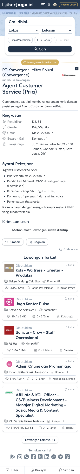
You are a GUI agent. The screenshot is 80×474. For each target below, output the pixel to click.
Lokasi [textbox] (14, 30)
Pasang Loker (68, 4)
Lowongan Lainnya (37, 440)
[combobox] (23, 31)
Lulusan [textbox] (48, 30)
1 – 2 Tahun (43, 40)
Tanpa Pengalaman (20, 40)
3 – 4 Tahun (62, 40)
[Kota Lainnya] (49, 4)
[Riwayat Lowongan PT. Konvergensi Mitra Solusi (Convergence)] (69, 82)
